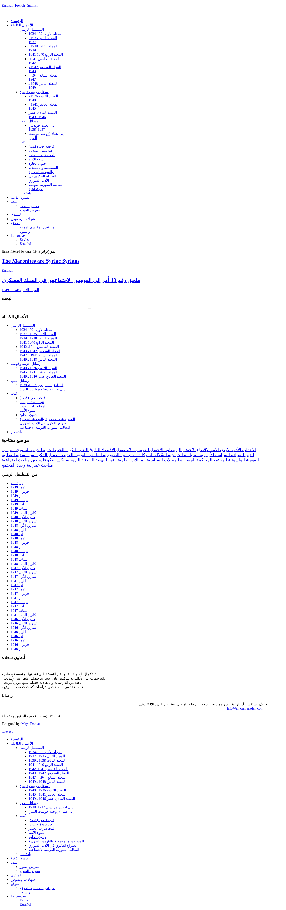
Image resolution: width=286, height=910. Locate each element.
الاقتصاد (107, 449)
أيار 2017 (17, 483)
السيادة (237, 454)
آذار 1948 (17, 555)
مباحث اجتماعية (16, 460)
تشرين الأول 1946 (24, 627)
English (7, 5)
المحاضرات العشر (33, 406)
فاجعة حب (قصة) (32, 398)
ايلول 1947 (18, 581)
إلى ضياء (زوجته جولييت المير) (42, 389)
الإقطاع (203, 449)
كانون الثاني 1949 (23, 513)
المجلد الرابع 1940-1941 (37, 342)
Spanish (32, 5)
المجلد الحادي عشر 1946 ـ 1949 (43, 376)
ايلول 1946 (18, 632)
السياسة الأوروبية (214, 454)
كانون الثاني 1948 (23, 564)
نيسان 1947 (19, 602)
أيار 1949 (17, 496)
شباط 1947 (19, 610)
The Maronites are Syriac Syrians (40, 261)
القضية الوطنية (15, 454)
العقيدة (66, 454)
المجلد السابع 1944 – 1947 (39, 355)
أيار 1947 (17, 598)
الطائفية (94, 454)
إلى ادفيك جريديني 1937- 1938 (42, 385)
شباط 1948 (19, 559)
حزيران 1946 (20, 644)
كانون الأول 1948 (23, 517)
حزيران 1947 (20, 593)
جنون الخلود (28, 415)
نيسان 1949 (19, 500)
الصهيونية (110, 454)
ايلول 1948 (18, 530)
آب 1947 (17, 585)
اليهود (74, 460)
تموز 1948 (18, 538)
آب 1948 (17, 534)
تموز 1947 (18, 589)
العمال (53, 454)
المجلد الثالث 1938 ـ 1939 (38, 338)
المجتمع (219, 460)
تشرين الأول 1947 (24, 576)
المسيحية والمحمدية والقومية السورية (47, 419)
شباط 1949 (19, 508)
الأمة (214, 449)
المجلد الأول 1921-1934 (36, 330)
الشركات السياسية (136, 454)
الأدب (236, 449)
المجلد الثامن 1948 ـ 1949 (20, 290)
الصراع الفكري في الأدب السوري (44, 423)
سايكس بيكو (57, 460)
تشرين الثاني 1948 (24, 521)
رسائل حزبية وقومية (26, 364)
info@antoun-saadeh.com (245, 708)
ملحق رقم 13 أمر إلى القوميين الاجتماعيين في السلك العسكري (71, 280)
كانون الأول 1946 (23, 619)
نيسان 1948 (19, 551)
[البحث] (89, 308)
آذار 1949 (17, 504)
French (20, 5)
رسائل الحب (20, 381)
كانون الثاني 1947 (23, 615)
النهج (112, 460)
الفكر (42, 454)
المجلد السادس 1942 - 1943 (40, 351)
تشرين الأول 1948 (24, 525)
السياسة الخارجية (183, 454)
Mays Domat (30, 724)
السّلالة (160, 454)
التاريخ (94, 449)
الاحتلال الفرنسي (147, 449)
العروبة (79, 454)
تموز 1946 (18, 640)
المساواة (187, 460)
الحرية (48, 449)
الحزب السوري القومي (22, 449)
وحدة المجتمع (14, 465)
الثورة (70, 449)
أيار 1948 (17, 547)
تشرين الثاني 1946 (24, 623)
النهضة (100, 460)
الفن (32, 454)
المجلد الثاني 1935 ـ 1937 (38, 334)
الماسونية (236, 460)
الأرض (225, 449)
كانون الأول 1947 (23, 568)
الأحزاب (248, 449)
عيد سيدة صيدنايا (32, 402)
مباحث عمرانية (39, 465)
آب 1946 (17, 636)
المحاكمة (204, 460)
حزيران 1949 (20, 491)
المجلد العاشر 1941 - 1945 (39, 372)
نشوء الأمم (28, 410)
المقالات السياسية (162, 460)
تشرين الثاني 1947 (24, 572)
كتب (14, 393)
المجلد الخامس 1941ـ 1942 (39, 347)
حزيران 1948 (20, 542)
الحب (59, 449)
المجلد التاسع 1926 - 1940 (38, 368)
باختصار (16, 432)
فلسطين (38, 460)
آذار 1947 (17, 606)
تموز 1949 (18, 487)
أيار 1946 (17, 649)
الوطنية (87, 460)
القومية (252, 460)
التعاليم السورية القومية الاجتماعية (45, 427)
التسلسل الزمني (23, 325)
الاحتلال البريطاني (179, 449)
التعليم (82, 449)
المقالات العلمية (131, 460)
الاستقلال (123, 449)
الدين (249, 454)
